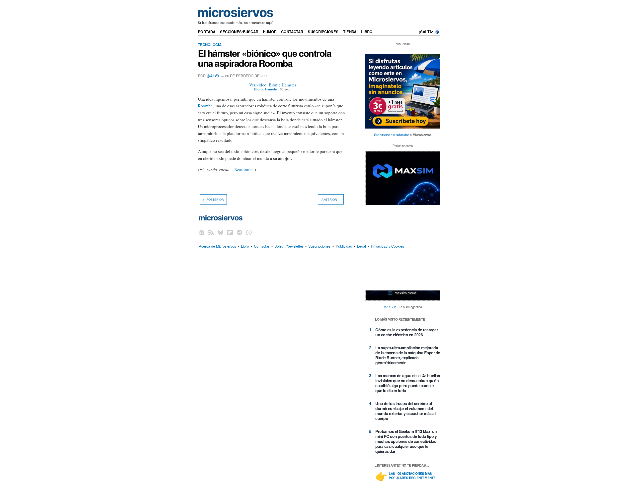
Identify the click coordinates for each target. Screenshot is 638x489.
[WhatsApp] (249, 232)
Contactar (292, 31)
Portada (206, 31)
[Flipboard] (230, 232)
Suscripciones (323, 31)
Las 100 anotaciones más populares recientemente (412, 476)
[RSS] (211, 232)
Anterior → (331, 199)
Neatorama (243, 169)
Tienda (350, 31)
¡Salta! (426, 31)
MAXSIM (390, 306)
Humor (269, 31)
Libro (366, 31)
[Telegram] (239, 232)
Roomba (205, 106)
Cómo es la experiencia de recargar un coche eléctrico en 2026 (406, 332)
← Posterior (213, 199)
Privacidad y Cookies (387, 246)
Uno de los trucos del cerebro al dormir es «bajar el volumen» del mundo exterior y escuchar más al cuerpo (405, 411)
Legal (361, 246)
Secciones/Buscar (239, 31)
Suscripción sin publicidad (391, 134)
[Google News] (201, 232)
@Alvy (213, 75)
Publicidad (344, 246)
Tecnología (210, 44)
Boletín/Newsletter (288, 246)
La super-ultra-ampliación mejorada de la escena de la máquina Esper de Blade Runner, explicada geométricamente (407, 355)
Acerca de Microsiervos (217, 246)
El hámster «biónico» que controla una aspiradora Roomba (264, 58)
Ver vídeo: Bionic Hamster (272, 85)
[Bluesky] (220, 232)
